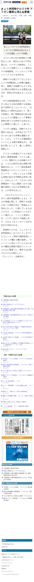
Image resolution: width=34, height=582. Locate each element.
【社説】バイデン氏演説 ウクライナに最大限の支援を (18, 359)
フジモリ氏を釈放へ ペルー (11, 381)
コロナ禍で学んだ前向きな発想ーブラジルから (17, 370)
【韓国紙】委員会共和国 (10, 300)
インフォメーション (7, 563)
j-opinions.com (5, 565)
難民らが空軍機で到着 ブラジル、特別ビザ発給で (18, 396)
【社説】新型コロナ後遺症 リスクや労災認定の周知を (18, 338)
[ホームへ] (12, 2)
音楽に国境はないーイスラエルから (14, 304)
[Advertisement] (17, 278)
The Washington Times (8, 544)
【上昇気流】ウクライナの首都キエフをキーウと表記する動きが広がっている (18, 321)
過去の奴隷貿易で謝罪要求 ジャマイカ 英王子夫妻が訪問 (18, 365)
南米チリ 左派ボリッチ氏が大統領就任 (15, 391)
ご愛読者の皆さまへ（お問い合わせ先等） (13, 557)
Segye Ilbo (4, 546)
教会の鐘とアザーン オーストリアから (15, 349)
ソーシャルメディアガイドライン (10, 574)
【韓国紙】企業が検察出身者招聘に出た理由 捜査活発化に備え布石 (18, 309)
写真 (20, 15)
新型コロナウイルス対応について (10, 554)
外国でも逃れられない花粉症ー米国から (15, 402)
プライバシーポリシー (8, 571)
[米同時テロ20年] (10, 18)
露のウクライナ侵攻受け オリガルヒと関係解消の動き (18, 376)
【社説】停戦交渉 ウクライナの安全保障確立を (18, 333)
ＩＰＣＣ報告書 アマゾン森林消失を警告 (16, 406)
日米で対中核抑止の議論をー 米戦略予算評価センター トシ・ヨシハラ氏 (17, 327)
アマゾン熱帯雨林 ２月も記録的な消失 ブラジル (18, 386)
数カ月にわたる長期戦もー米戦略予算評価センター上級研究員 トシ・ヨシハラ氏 (18, 344)
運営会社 (4, 568)
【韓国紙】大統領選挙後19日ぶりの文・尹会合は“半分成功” (18, 315)
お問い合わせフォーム (8, 560)
